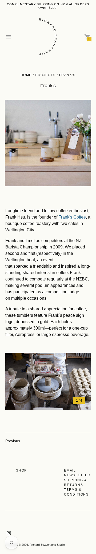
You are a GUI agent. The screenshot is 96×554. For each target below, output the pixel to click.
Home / (28, 75)
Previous (12, 441)
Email (70, 470)
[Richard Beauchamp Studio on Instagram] (9, 533)
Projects (45, 75)
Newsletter (77, 475)
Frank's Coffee (72, 217)
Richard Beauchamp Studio (47, 544)
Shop (21, 470)
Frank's (67, 75)
